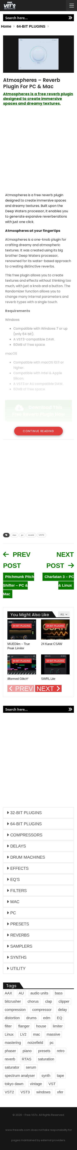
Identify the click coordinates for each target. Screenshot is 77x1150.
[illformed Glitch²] (21, 664)
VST (52, 1084)
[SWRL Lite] (55, 664)
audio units (39, 993)
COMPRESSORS (26, 835)
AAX (8, 993)
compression (15, 1010)
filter (8, 1026)
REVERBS (19, 935)
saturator (12, 1067)
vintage (36, 1084)
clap (48, 1001)
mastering (13, 1043)
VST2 (9, 1092)
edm (46, 1018)
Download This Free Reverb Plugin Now (38, 410)
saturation (46, 1059)
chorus (33, 1001)
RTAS (26, 1059)
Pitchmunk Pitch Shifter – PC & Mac (18, 585)
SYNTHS (18, 957)
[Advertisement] (38, 151)
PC (13, 913)
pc (22, 535)
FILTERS (18, 890)
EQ (59, 1018)
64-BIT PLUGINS (21, 626)
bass (59, 993)
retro (60, 1051)
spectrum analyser (20, 1076)
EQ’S (15, 879)
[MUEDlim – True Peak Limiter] (21, 629)
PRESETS (19, 924)
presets (44, 1051)
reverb (31, 535)
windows (43, 1092)
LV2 (23, 1034)
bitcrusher (13, 1001)
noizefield (35, 1043)
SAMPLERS (21, 946)
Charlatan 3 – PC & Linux (59, 581)
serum (31, 1067)
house (41, 1026)
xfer (60, 1092)
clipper (64, 1001)
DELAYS (18, 846)
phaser (10, 1051)
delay (62, 1010)
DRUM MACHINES (27, 857)
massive (53, 1034)
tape (60, 1076)
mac (14, 535)
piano (27, 1051)
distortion (12, 1018)
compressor (42, 1010)
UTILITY (17, 968)
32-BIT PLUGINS (26, 812)
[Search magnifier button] (70, 17)
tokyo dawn (14, 1084)
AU (21, 993)
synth (45, 1076)
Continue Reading (38, 431)
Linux (9, 1034)
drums (31, 1018)
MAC (14, 901)
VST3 (41, 535)
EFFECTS (19, 868)
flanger (24, 1026)
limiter (58, 1026)
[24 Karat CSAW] (55, 629)
